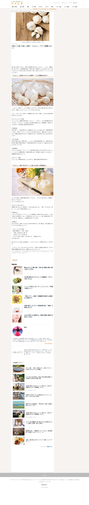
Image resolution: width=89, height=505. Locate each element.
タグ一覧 (48, 481)
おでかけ (40, 6)
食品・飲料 (22, 6)
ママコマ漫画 (74, 6)
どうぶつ (46, 6)
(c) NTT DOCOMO (44, 487)
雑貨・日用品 (14, 6)
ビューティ (16, 11)
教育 (52, 6)
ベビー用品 (34, 6)
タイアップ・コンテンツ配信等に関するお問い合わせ (43, 479)
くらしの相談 (66, 6)
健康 (28, 6)
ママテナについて (14, 479)
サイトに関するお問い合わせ (24, 479)
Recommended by (44, 446)
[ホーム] (12, 11)
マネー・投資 (58, 6)
